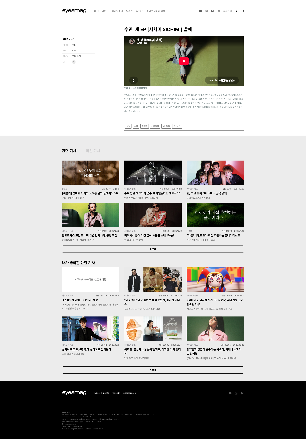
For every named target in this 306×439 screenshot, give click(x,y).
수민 (136, 126)
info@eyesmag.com (145, 414)
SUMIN (177, 126)
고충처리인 (116, 393)
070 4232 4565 (127, 414)
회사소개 (227, 11)
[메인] (74, 11)
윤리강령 (106, 393)
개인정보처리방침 (129, 393)
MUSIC (166, 126)
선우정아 (155, 126)
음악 (128, 126)
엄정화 (144, 126)
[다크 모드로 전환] (237, 11)
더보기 (153, 249)
